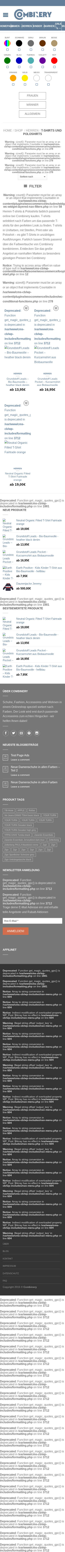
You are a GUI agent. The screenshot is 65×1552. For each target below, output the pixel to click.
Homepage (7, 26)
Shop (18, 130)
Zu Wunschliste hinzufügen (26, 308)
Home (7, 130)
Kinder (37, 26)
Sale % (58, 26)
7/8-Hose (8, 810)
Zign (45, 845)
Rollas (32, 810)
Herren (27, 26)
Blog (6, 1251)
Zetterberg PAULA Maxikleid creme (21, 845)
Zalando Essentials (43, 835)
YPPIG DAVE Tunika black (17, 835)
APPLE (21, 810)
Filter (35, 186)
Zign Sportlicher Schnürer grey (19, 854)
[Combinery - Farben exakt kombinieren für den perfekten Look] (33, 13)
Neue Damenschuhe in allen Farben (34, 782)
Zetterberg (54, 840)
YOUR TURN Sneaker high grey (20, 830)
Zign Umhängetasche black (17, 859)
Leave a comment (20, 759)
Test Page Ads (20, 755)
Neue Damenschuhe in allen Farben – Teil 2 (35, 768)
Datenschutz (11, 1273)
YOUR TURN (49, 815)
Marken (49, 26)
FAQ (5, 1281)
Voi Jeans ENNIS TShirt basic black (21, 815)
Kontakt (8, 1259)
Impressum (9, 1266)
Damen (15, 26)
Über (6, 1244)
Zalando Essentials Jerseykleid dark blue (24, 840)
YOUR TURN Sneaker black (18, 825)
